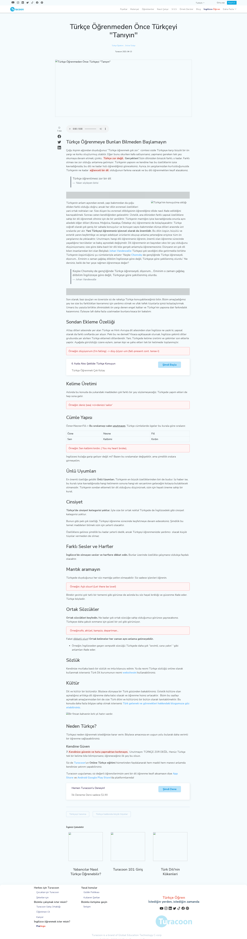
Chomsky (136, 255)
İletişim (87, 906)
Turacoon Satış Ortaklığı (48, 906)
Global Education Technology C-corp (140, 935)
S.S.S (174, 9)
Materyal (134, 9)
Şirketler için (42, 897)
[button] (200, 3)
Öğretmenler (148, 9)
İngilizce (212, 9)
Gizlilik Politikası (91, 892)
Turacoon (79, 762)
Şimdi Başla (170, 364)
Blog (198, 9)
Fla (40, 926)
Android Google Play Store (94, 777)
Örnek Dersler (186, 9)
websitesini (130, 672)
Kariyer (39, 917)
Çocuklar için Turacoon (47, 892)
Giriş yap (221, 3)
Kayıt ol (231, 2)
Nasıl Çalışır (163, 9)
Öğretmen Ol (43, 911)
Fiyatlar (123, 9)
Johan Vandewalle (120, 251)
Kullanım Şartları (91, 897)
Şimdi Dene (170, 789)
